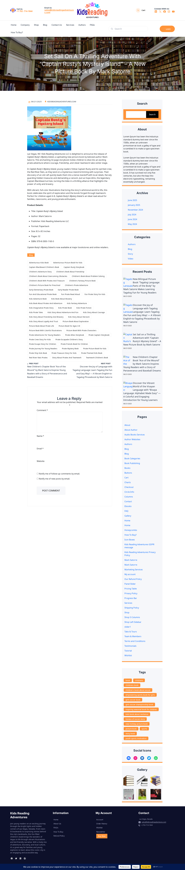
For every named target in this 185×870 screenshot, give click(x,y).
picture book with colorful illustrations (45, 330)
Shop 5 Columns (132, 617)
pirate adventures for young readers (45, 335)
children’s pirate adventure (76, 285)
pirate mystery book (70, 348)
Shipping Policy (131, 607)
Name (40, 436)
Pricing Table (130, 588)
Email (40, 448)
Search (152, 114)
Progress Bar (130, 598)
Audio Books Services (134, 434)
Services (128, 603)
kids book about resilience (137, 714)
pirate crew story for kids (40, 339)
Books (127, 468)
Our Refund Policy (133, 579)
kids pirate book (65, 308)
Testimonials (130, 646)
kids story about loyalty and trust (43, 321)
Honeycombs (130, 530)
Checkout (129, 487)
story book (130, 733)
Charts (127, 482)
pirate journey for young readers (43, 348)
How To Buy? (130, 534)
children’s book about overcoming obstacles (48, 276)
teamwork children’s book (97, 357)
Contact (128, 501)
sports (144, 728)
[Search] (111, 29)
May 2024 (132, 224)
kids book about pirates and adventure (45, 303)
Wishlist (128, 655)
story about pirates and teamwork (66, 357)
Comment (42, 410)
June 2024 (132, 219)
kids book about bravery (61, 299)
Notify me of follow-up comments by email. (59, 473)
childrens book (132, 685)
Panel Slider (130, 583)
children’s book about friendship (70, 271)
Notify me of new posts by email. (54, 478)
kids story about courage (94, 312)
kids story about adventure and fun (63, 312)
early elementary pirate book (41, 290)
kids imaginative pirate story (41, 308)
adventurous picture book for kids (67, 262)
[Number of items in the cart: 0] (138, 10)
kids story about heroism (79, 317)
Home (127, 520)
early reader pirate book (68, 290)
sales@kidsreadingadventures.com (59, 11)
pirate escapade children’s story (69, 339)
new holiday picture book (137, 724)
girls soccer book (133, 699)
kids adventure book (38, 299)
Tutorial (128, 650)
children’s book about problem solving (88, 276)
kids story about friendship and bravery (46, 317)
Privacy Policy (130, 593)
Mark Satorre (130, 560)
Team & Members (132, 636)
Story (130, 253)
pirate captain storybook (99, 335)
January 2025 (134, 205)
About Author (130, 429)
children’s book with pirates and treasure (47, 280)
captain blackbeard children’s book (44, 267)
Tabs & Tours (130, 631)
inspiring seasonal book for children (141, 709)
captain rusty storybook (74, 267)
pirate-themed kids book (91, 353)
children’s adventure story (40, 271)
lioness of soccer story (135, 719)
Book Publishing (132, 463)
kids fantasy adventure (77, 303)
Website (40, 461)
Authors (132, 244)
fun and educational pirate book (43, 294)
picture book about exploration (76, 321)
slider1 (127, 626)
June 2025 (132, 200)
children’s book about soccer (138, 690)
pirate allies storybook (74, 335)
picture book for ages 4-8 (69, 326)
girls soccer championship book (139, 704)
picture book (131, 728)
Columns (128, 496)
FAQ (126, 511)
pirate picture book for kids (94, 348)
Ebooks (128, 506)
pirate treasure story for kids (64, 353)
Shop (126, 612)
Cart (126, 477)
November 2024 (135, 209)
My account (130, 574)
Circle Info (129, 492)
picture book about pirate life (41, 326)
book (128, 680)
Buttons (128, 472)
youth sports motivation (136, 738)
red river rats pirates (38, 357)
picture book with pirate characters (81, 330)
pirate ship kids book (38, 353)
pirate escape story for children (42, 344)
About (127, 425)
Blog (31, 255)
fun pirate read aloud (70, 294)
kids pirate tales (36, 312)
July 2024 (132, 214)
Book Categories (132, 458)
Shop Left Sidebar (132, 622)
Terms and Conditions (134, 641)
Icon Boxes (129, 539)
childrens (139, 680)
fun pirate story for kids (95, 294)
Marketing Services (133, 569)
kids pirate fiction (83, 308)
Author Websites (132, 439)
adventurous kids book (39, 262)
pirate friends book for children (74, 344)
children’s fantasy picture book (82, 280)
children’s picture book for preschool (44, 285)
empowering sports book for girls (140, 695)
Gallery (127, 515)
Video (130, 258)
